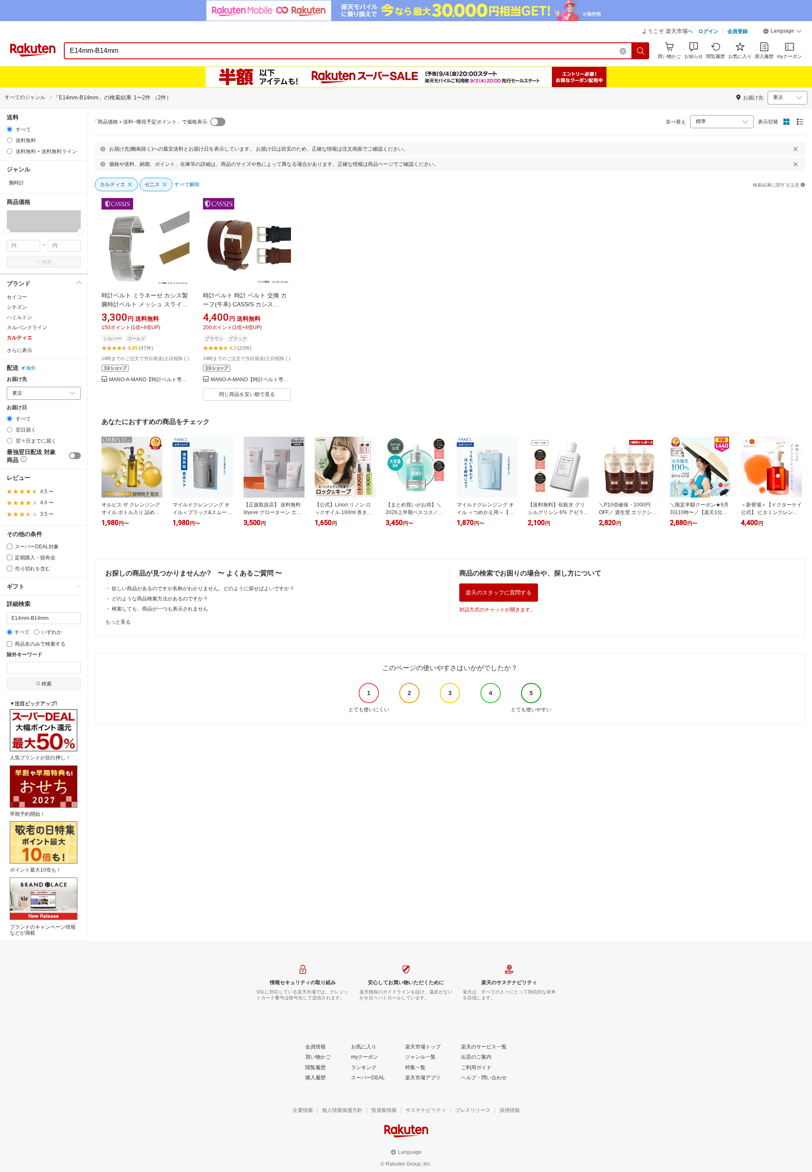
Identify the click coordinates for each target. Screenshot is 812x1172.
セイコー (17, 297)
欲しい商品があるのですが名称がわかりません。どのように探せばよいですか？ (203, 589)
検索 (46, 262)
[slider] (7, 231)
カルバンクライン (27, 327)
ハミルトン (19, 317)
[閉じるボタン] (795, 149)
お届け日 (17, 407)
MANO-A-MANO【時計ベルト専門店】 (149, 379)
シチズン (17, 307)
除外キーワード (24, 655)
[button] (782, 32)
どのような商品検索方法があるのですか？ (160, 599)
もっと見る (118, 622)
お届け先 (17, 379)
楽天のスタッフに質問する (499, 592)
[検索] (640, 50)
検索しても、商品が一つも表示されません (160, 609)
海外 (31, 368)
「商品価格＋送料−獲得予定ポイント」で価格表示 (150, 122)
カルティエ (19, 338)
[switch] (75, 455)
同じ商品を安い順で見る (247, 394)
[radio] (9, 129)
